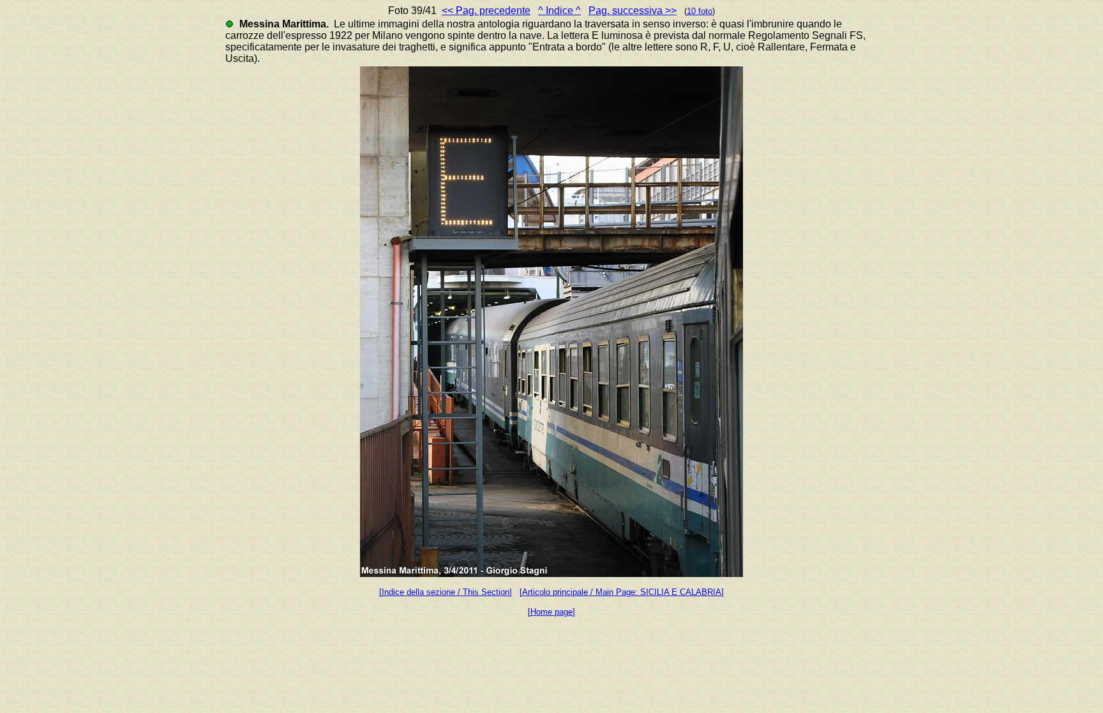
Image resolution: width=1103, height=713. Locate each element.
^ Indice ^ (559, 10)
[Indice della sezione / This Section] (445, 592)
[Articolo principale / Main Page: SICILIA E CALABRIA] (622, 592)
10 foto (699, 11)
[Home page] (551, 612)
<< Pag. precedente (486, 10)
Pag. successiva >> (633, 10)
